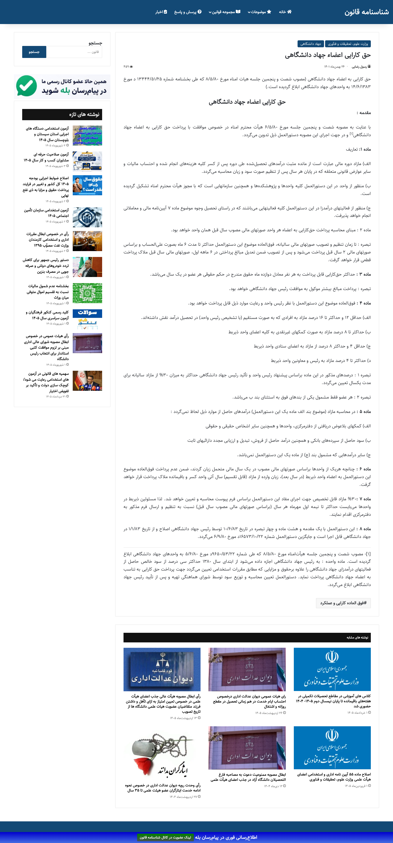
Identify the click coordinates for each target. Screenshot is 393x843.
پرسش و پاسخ (186, 12)
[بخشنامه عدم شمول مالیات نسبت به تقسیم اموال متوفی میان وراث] (87, 293)
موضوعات (259, 12)
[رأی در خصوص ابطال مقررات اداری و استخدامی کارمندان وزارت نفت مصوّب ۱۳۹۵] (87, 241)
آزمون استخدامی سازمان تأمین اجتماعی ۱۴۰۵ (46, 213)
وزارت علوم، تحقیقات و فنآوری (348, 43)
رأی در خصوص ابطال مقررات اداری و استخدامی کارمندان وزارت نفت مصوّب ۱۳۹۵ (47, 239)
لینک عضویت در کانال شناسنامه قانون (165, 837)
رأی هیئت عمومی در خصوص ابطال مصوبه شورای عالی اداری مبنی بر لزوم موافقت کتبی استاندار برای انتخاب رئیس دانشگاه (46, 347)
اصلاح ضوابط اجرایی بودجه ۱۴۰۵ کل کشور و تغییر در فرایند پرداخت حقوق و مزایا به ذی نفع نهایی (46, 186)
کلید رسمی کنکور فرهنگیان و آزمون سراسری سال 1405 (47, 315)
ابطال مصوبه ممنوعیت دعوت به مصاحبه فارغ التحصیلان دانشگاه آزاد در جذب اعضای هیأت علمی (248, 777)
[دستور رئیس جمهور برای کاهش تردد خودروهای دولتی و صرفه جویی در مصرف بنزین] (87, 267)
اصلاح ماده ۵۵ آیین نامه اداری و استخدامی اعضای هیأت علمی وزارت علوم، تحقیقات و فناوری (334, 776)
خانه (283, 12)
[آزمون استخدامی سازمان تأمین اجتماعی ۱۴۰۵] (87, 217)
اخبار (159, 12)
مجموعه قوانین (224, 12)
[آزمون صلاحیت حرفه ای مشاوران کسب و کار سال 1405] (87, 161)
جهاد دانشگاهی (310, 43)
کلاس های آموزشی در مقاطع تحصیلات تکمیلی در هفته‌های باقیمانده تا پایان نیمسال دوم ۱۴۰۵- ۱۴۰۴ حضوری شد (333, 701)
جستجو (95, 43)
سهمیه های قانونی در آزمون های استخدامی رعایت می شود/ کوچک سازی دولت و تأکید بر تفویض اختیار (46, 382)
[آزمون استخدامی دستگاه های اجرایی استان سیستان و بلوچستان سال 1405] (87, 136)
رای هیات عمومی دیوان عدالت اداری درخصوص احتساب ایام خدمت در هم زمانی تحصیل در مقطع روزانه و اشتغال (249, 701)
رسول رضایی (359, 66)
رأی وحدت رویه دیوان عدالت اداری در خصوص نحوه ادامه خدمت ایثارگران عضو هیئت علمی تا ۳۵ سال (163, 787)
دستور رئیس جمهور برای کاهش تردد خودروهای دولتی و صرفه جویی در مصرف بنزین (46, 265)
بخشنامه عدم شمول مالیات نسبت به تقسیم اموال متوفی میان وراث (48, 291)
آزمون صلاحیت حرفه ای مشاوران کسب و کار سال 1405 (46, 157)
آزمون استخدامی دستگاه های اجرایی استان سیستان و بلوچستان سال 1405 (47, 134)
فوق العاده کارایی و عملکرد (342, 603)
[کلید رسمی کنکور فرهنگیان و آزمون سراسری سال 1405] (87, 319)
